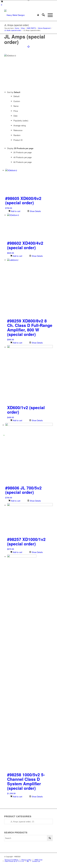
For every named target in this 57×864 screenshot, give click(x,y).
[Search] (42, 15)
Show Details (35, 211)
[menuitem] (36, 15)
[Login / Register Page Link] (36, 15)
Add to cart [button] (15, 211)
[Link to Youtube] (50, 856)
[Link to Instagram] (46, 856)
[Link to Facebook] (42, 856)
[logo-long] (23, 15)
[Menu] (49, 15)
